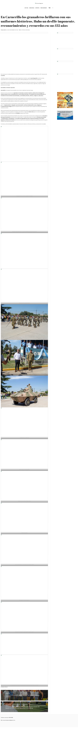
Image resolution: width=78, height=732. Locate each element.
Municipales (31, 7)
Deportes (37, 7)
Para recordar (43, 7)
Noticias (26, 7)
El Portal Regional (25, 29)
